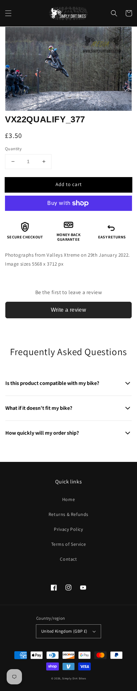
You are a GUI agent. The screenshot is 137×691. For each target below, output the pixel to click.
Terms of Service (68, 544)
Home (68, 499)
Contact (68, 559)
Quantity (13, 149)
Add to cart (69, 184)
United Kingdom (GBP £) (64, 631)
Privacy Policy (68, 529)
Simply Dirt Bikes (74, 678)
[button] (8, 13)
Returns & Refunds (68, 514)
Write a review (68, 310)
